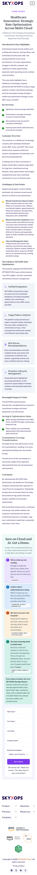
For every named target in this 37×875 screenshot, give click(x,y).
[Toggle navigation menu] (32, 3)
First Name (11, 721)
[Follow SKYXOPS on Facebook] (21, 870)
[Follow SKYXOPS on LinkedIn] (12, 870)
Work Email (11, 711)
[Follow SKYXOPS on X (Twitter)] (25, 870)
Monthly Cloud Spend (14, 750)
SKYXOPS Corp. (24, 859)
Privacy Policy (18, 866)
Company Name (13, 740)
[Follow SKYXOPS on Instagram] (16, 870)
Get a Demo (18, 762)
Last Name (10, 731)
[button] (16, 806)
